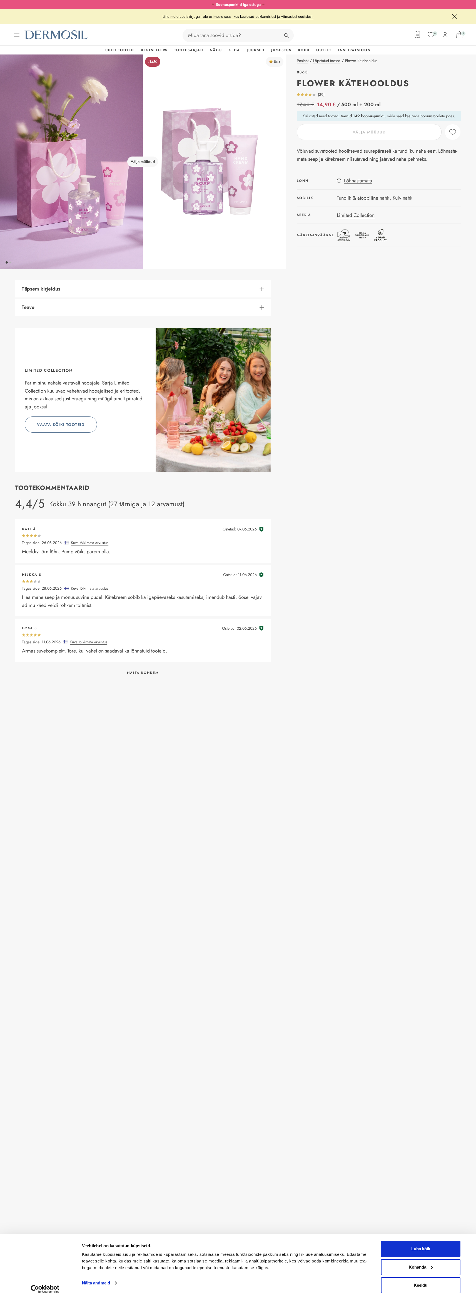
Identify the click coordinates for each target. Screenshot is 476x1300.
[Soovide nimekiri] (431, 35)
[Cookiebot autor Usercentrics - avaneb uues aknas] (45, 1289)
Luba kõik (420, 1248)
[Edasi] (214, 161)
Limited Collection (356, 215)
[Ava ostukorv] (459, 35)
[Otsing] (286, 35)
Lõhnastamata (358, 180)
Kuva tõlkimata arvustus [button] (89, 542)
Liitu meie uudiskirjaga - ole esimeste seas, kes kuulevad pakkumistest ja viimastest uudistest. (238, 16)
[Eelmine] (71, 161)
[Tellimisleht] (417, 35)
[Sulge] (454, 16)
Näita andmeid (96, 1283)
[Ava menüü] (17, 35)
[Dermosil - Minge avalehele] (56, 34)
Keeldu (420, 1285)
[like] (452, 132)
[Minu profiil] (445, 35)
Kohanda (417, 1267)
